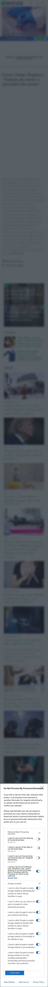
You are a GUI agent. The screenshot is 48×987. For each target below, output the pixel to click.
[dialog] (24, 885)
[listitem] (24, 833)
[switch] (38, 839)
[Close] (43, 788)
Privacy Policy (38, 982)
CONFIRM (14, 973)
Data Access (24, 982)
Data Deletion (9, 982)
